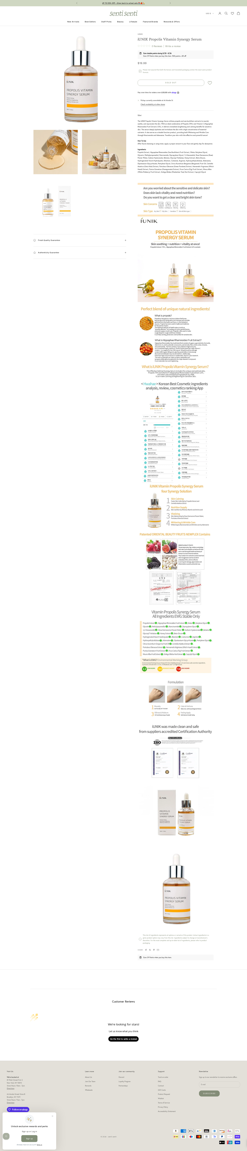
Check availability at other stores (153, 104)
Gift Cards (162, 1090)
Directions (10, 1088)
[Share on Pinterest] (154, 950)
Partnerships (123, 1086)
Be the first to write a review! (123, 1039)
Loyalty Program (125, 1081)
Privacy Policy (163, 1107)
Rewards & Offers (172, 22)
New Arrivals (73, 22)
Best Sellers (90, 22)
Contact (161, 1086)
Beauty (120, 22)
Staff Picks (106, 22)
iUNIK (140, 34)
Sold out (171, 83)
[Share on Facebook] (146, 950)
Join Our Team (90, 1081)
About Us (88, 1077)
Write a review (173, 46)
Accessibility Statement (167, 1111)
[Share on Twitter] (150, 950)
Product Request (164, 1094)
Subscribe (209, 1093)
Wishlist (161, 1098)
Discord (121, 1077)
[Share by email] (158, 950)
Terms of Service (164, 1103)
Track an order (163, 1077)
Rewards (88, 1086)
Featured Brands (150, 22)
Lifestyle (133, 22)
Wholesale (88, 1090)
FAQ (159, 1081)
